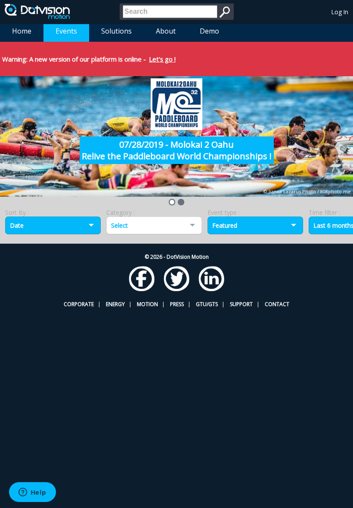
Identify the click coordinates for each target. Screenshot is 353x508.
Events (66, 31)
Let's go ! (162, 59)
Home (21, 31)
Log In (339, 12)
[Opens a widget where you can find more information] (32, 493)
